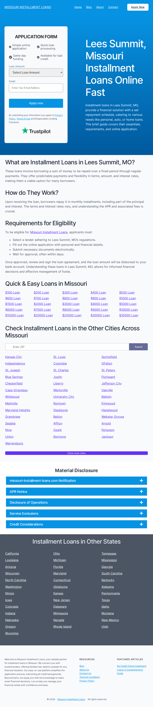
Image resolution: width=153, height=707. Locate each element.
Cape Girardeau (16, 390)
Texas (106, 600)
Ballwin (106, 397)
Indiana (10, 613)
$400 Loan (98, 292)
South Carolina (112, 573)
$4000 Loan (99, 304)
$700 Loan (41, 298)
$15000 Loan (14, 315)
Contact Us (85, 673)
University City (63, 397)
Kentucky (108, 580)
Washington (13, 587)
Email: (12, 81)
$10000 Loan (128, 309)
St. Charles (61, 370)
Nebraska (12, 620)
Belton (57, 416)
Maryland (59, 573)
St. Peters (108, 370)
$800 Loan (70, 298)
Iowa (8, 600)
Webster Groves (113, 416)
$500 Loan (127, 292)
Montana (108, 613)
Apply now (36, 103)
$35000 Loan (128, 315)
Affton (57, 423)
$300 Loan (70, 292)
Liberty (58, 383)
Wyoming (11, 633)
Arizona (10, 567)
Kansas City (13, 357)
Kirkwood (108, 403)
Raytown (59, 403)
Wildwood (12, 397)
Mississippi (109, 560)
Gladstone (60, 410)
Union (9, 436)
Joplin (57, 377)
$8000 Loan (70, 309)
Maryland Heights (17, 410)
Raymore (59, 436)
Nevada (58, 620)
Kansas (58, 593)
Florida (58, 567)
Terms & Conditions (89, 677)
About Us (84, 669)
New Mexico (110, 620)
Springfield (109, 357)
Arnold (106, 423)
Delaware (60, 606)
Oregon (10, 626)
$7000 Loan (42, 309)
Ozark (57, 430)
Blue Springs (14, 377)
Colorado (11, 606)
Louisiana (11, 560)
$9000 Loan (99, 309)
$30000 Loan (100, 315)
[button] (76, 481)
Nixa (8, 430)
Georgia (107, 567)
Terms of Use (23, 118)
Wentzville (60, 390)
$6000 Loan (13, 309)
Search (138, 346)
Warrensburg (14, 443)
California (12, 553)
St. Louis (59, 357)
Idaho (105, 606)
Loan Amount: (17, 66)
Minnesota (60, 613)
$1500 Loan (13, 304)
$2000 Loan (42, 304)
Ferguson (108, 430)
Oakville (107, 390)
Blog (81, 666)
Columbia (60, 363)
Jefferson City (112, 383)
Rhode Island (62, 626)
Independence (15, 363)
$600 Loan (13, 298)
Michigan (59, 560)
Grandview (12, 416)
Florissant (108, 377)
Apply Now (138, 7)
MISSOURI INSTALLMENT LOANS (27, 7)
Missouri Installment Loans (49, 232)
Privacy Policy (87, 680)
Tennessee (109, 553)
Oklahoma (60, 587)
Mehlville (11, 403)
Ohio (56, 553)
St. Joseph (12, 370)
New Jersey (61, 600)
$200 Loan (41, 292)
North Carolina (15, 580)
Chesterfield (14, 383)
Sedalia (10, 423)
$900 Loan (98, 298)
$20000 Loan (43, 315)
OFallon (107, 363)
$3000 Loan (70, 304)
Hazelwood (110, 410)
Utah (105, 626)
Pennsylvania (111, 593)
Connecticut (62, 580)
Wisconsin (12, 573)
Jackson (107, 436)
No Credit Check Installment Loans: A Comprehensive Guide (131, 670)
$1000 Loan (127, 298)
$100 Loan (12, 292)
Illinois (9, 593)
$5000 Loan (127, 304)
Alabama (108, 587)
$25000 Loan (71, 315)
